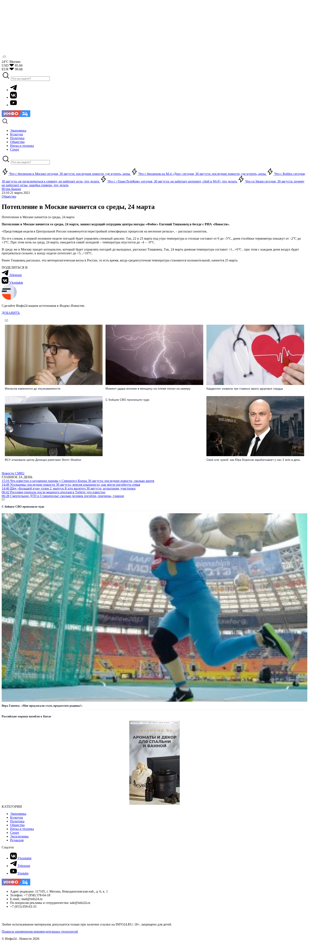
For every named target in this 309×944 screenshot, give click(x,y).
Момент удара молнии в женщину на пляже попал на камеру (148, 388)
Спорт (14, 832)
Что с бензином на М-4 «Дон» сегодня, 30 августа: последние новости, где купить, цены (202, 174)
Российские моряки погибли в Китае (26, 716)
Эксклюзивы (19, 836)
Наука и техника (22, 829)
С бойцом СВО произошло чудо (127, 399)
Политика (17, 821)
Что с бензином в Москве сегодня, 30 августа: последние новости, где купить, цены (69, 174)
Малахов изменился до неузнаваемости (32, 388)
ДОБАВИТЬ (11, 313)
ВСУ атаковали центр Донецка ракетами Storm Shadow (43, 459)
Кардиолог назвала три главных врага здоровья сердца (244, 388)
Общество (9, 196)
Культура (16, 817)
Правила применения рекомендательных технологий (40, 931)
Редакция (17, 840)
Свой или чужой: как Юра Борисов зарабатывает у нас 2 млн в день (253, 459)
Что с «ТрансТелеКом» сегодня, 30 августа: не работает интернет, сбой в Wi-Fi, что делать (172, 181)
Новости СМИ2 (13, 473)
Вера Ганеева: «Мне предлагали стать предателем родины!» (42, 705)
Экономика (18, 813)
